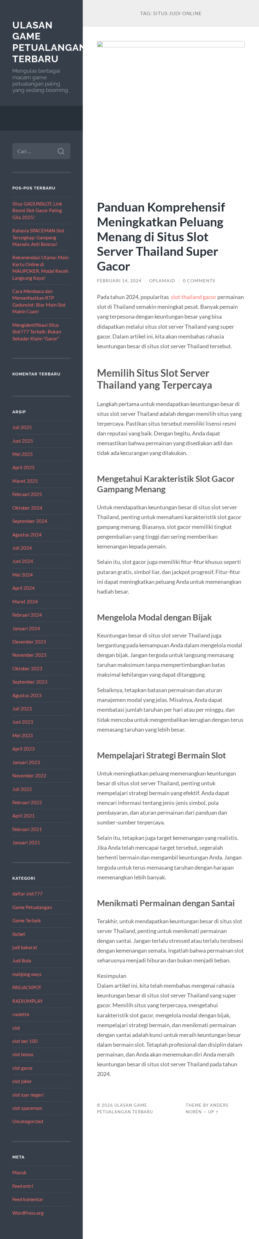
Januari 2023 (26, 762)
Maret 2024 (25, 601)
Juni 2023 (22, 722)
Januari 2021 (26, 842)
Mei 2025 (22, 454)
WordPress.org (28, 1213)
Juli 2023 (22, 708)
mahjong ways (27, 974)
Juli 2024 (22, 548)
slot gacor (22, 1068)
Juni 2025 (22, 441)
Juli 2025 (22, 427)
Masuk (19, 1172)
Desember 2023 (29, 641)
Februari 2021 (27, 829)
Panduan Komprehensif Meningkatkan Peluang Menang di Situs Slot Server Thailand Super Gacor (161, 236)
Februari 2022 (27, 802)
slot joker (22, 1081)
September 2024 (29, 521)
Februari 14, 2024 (119, 280)
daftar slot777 (27, 893)
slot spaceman (27, 1108)
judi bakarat (24, 947)
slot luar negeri (28, 1095)
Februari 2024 (27, 615)
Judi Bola (21, 960)
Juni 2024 (22, 561)
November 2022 (29, 775)
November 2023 (29, 655)
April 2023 (23, 748)
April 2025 (23, 467)
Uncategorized (27, 1121)
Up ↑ (213, 1111)
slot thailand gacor (193, 296)
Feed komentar (27, 1199)
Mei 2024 (22, 575)
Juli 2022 (22, 789)
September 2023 (29, 682)
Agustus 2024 (27, 534)
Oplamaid (162, 280)
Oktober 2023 (27, 668)
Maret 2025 (25, 481)
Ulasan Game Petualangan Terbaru (49, 42)
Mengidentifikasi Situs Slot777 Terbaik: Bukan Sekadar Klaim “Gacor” (36, 331)
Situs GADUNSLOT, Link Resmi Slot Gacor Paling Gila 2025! (37, 210)
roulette (20, 1014)
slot (16, 1028)
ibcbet (18, 934)
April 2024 (23, 588)
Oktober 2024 (27, 508)
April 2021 (23, 815)
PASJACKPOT (26, 987)
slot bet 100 (25, 1041)
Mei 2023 (22, 735)
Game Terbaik (26, 920)
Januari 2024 (26, 628)
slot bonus (22, 1054)
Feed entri (22, 1186)
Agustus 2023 (27, 695)
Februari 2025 (27, 494)
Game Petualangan (32, 907)
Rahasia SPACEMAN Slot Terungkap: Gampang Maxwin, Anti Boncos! (38, 237)
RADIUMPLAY (27, 1001)
